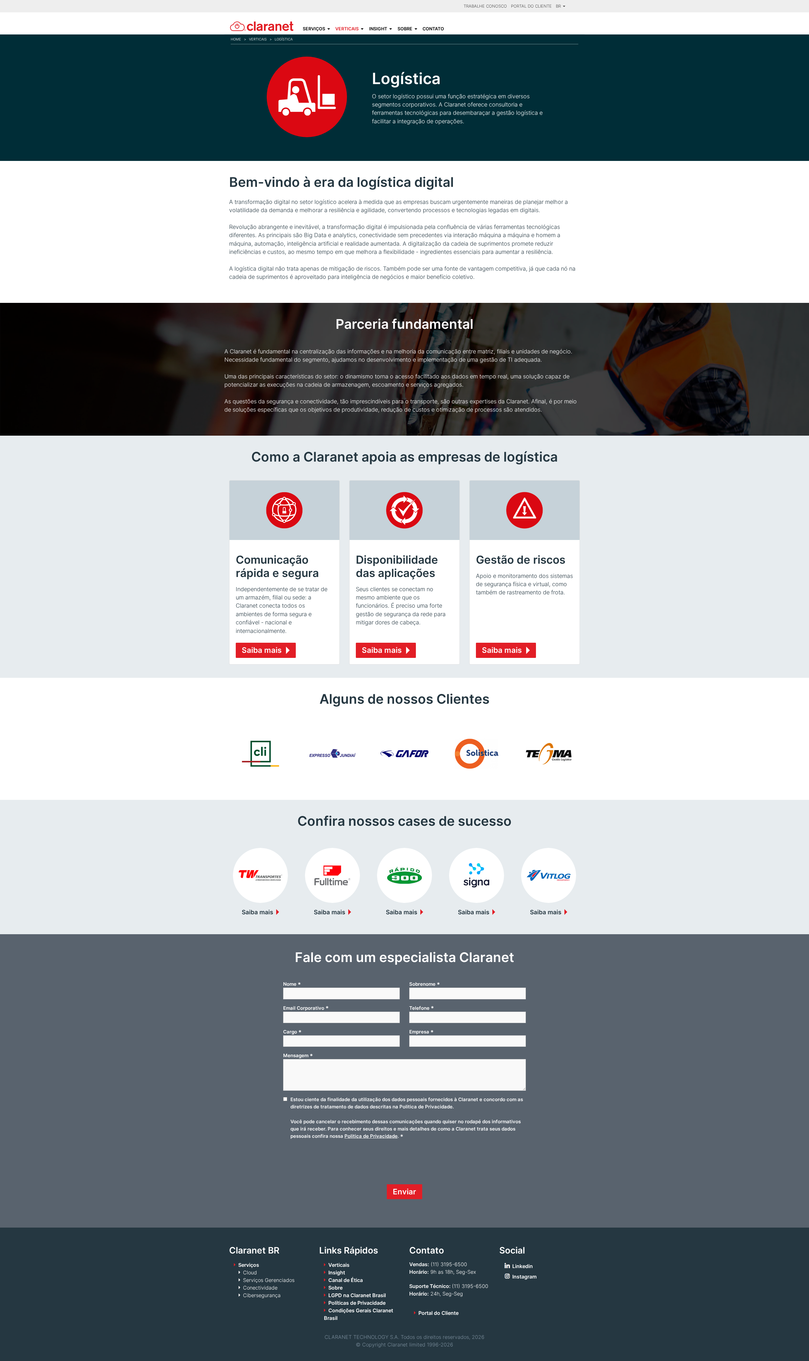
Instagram (524, 1276)
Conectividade (260, 1287)
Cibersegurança (262, 1295)
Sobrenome (424, 984)
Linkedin (522, 1266)
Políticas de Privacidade (357, 1303)
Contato (433, 28)
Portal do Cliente (531, 6)
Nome (292, 984)
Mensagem (298, 1055)
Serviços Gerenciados (269, 1280)
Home (236, 39)
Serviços (314, 28)
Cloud (250, 1272)
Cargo (292, 1031)
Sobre (405, 28)
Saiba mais (262, 650)
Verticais (347, 28)
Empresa (421, 1031)
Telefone (421, 1007)
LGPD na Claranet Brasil (357, 1295)
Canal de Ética (345, 1280)
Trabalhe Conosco (485, 6)
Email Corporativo (306, 1007)
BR (559, 6)
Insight (378, 28)
